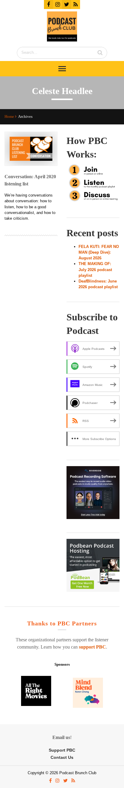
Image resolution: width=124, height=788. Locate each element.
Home (10, 117)
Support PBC (62, 750)
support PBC (92, 646)
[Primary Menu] (62, 68)
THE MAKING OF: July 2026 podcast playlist (95, 269)
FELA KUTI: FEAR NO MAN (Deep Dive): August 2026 (99, 252)
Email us (61, 737)
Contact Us (62, 757)
